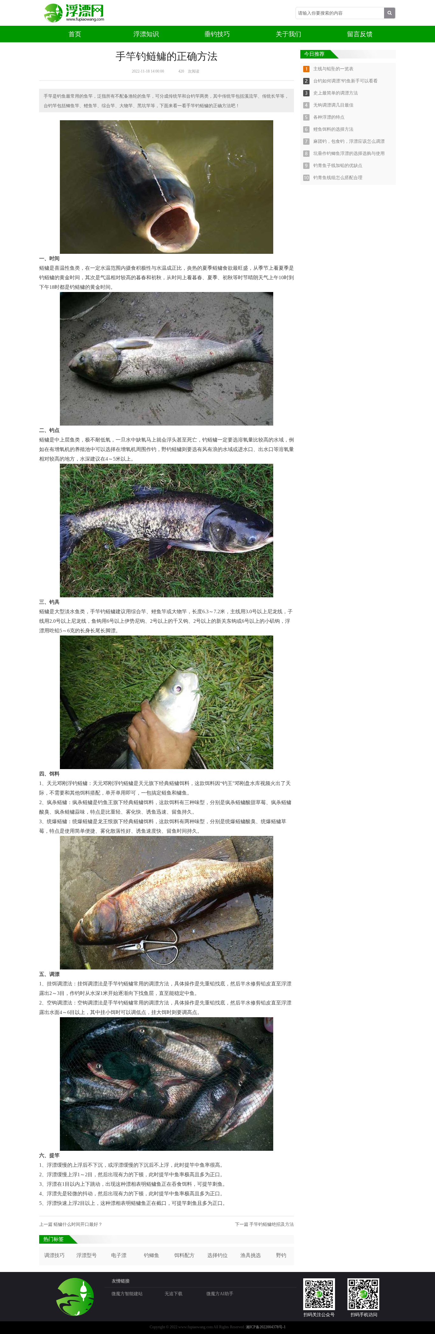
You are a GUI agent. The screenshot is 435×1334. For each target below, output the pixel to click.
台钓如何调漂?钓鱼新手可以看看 (345, 81)
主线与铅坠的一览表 (333, 68)
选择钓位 (217, 1255)
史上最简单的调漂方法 (335, 93)
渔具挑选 (250, 1255)
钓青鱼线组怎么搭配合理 (337, 177)
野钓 (281, 1255)
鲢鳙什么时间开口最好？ (78, 1224)
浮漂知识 (146, 34)
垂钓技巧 (217, 34)
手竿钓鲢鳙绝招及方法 (271, 1224)
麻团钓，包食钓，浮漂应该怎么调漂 (349, 141)
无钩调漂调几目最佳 (333, 105)
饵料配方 (184, 1255)
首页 (74, 34)
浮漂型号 (86, 1255)
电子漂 (118, 1255)
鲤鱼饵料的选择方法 (333, 129)
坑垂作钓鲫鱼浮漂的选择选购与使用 (349, 153)
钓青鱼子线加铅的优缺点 (337, 165)
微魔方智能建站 (127, 1293)
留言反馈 (360, 34)
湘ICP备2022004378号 (264, 1327)
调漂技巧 (54, 1255)
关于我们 (288, 34)
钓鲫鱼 (151, 1255)
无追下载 (173, 1293)
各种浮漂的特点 (329, 117)
